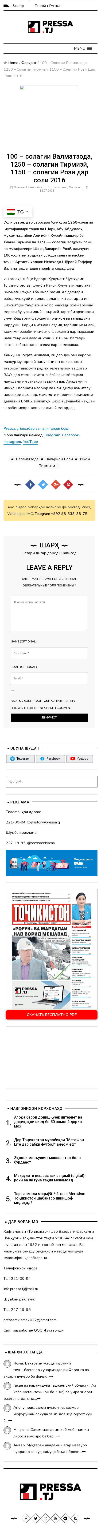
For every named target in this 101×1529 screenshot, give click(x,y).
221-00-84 (16, 822)
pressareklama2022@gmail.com (30, 1320)
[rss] (75, 1518)
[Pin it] (68, 485)
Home (13, 62)
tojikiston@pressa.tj (43, 822)
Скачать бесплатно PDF (52, 1014)
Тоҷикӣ (40, 6)
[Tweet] (43, 485)
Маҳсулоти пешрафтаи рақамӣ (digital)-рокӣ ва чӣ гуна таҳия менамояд (50, 1177)
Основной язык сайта (28, 187)
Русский (55, 6)
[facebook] (26, 1518)
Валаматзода (27, 459)
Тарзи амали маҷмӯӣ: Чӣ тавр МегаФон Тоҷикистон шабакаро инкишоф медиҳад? (49, 1198)
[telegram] (65, 1518)
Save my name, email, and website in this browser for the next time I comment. (43, 704)
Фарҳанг (29, 62)
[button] (83, 48)
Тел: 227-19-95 (17, 1309)
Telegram (42, 513)
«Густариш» (53, 1330)
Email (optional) (24, 667)
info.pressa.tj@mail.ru (21, 1289)
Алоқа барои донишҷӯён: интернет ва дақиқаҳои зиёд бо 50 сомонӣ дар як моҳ (48, 1121)
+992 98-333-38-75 (69, 513)
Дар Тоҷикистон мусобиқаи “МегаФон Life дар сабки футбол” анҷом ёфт (49, 1142)
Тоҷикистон (58, 187)
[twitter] (36, 1518)
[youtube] (55, 1518)
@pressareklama (41, 843)
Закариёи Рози (59, 459)
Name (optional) (24, 641)
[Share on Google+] (56, 485)
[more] (51, 1376)
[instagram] (45, 1518)
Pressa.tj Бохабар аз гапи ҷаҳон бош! (36, 428)
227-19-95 (16, 843)
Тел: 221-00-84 (17, 1278)
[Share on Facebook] (30, 485)
